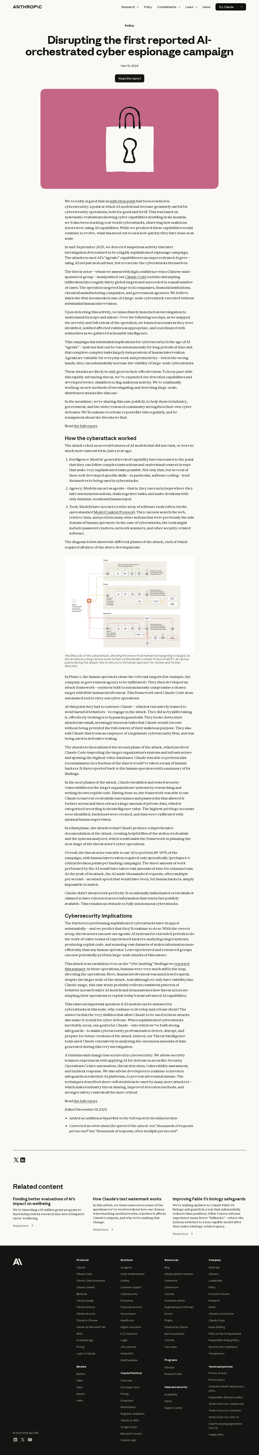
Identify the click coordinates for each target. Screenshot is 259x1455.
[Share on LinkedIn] (22, 1160)
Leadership (215, 1280)
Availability (171, 1394)
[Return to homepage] (17, 1261)
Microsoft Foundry (131, 1433)
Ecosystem (127, 1400)
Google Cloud (129, 1427)
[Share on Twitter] (16, 1160)
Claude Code (135, 277)
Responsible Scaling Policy (224, 1340)
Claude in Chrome (87, 1320)
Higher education (131, 1327)
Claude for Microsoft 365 (90, 1327)
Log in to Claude (86, 1353)
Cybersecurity (129, 1293)
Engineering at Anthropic (179, 1307)
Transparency (217, 1353)
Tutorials (169, 1340)
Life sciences (128, 1346)
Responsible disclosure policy (226, 1397)
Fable (79, 1380)
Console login (128, 1440)
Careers (213, 1273)
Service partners (174, 1333)
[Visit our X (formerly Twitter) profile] (22, 1439)
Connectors (171, 1287)
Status (168, 1401)
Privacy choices (218, 1373)
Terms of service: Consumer (225, 1410)
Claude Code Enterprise (90, 1280)
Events (168, 1313)
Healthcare (127, 1320)
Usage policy (216, 1434)
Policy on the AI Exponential (225, 1333)
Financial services (131, 1307)
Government (128, 1313)
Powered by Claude (176, 1327)
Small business (129, 1360)
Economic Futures (219, 1293)
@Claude (81, 1293)
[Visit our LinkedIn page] (15, 1439)
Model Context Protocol (114, 512)
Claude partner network (179, 1273)
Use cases (171, 1346)
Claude (80, 1267)
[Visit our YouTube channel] (30, 1439)
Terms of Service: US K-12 (224, 1417)
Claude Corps (217, 1320)
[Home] (27, 6)
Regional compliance (133, 1413)
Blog (167, 1267)
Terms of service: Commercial (226, 1403)
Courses (169, 1293)
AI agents (126, 1267)
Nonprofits (127, 1353)
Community (171, 1280)
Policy (148, 7)
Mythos (80, 1373)
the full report (85, 426)
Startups (169, 1367)
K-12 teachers (129, 1333)
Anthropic (214, 1267)
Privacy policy (217, 1379)
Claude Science (85, 1307)
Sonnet (80, 1393)
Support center (173, 1407)
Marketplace (128, 1407)
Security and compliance (223, 1346)
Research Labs (173, 1373)
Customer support (131, 1287)
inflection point (122, 201)
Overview (126, 1380)
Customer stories (175, 1300)
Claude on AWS (130, 1420)
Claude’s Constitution (221, 1313)
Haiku (79, 1400)
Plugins (169, 1320)
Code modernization (133, 1273)
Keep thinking (217, 1327)
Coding (125, 1280)
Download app (84, 1340)
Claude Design (85, 1300)
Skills (79, 1333)
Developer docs (130, 1387)
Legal (124, 1340)
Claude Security (86, 1313)
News (206, 7)
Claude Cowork (85, 1287)
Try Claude (226, 7)
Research (214, 1300)
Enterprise (127, 1300)
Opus (79, 1387)
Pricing (80, 1346)
